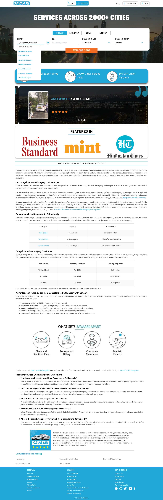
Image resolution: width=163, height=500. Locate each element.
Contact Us (119, 473)
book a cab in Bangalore (41, 370)
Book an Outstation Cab (69, 459)
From (20, 39)
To (53, 39)
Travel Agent (119, 476)
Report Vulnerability (121, 485)
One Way (59, 33)
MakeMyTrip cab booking (75, 491)
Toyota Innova (43, 245)
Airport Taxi (70, 485)
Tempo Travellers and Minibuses (77, 488)
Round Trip (74, 33)
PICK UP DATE (89, 39)
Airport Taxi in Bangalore (129, 370)
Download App (131, 3)
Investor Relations (33, 476)
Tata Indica (43, 233)
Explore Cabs (81, 50)
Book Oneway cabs (23, 463)
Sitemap (118, 479)
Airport (103, 33)
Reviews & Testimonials (112, 459)
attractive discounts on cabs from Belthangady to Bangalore (77, 210)
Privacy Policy (31, 485)
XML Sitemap (119, 482)
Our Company (65, 463)
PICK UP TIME (122, 39)
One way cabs (71, 479)
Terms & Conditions (33, 488)
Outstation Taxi (72, 476)
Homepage (20, 459)
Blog (118, 3)
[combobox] (130, 42)
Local (88, 33)
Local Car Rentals (72, 473)
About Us (30, 473)
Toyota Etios (43, 239)
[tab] (79, 120)
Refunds (29, 491)
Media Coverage (32, 479)
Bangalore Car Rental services (134, 198)
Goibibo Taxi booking (74, 494)
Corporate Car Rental (74, 482)
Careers (29, 482)
